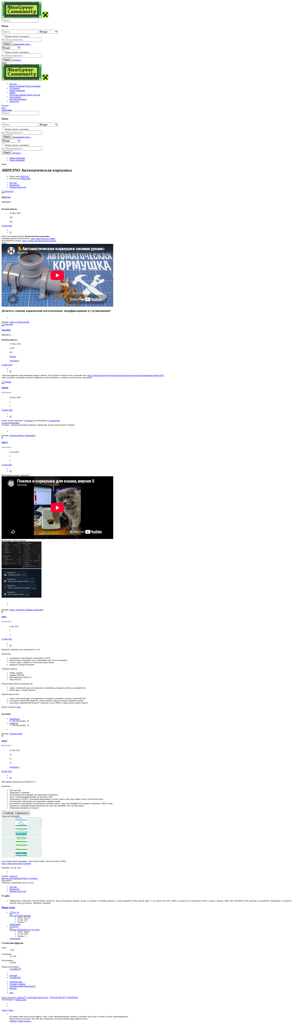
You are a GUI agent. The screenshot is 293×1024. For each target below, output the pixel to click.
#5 (11, 645)
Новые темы (8, 907)
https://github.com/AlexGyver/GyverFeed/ (39, 241)
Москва (13, 356)
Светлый (13, 975)
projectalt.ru (14, 767)
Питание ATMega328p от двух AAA (24, 930)
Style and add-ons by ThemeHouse (64, 997)
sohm (4, 617)
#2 (11, 371)
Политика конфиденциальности (22, 986)
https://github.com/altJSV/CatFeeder (16, 863)
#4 (11, 471)
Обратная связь (16, 982)
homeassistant (54, 420)
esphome (29, 420)
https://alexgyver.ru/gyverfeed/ (43, 238)
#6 (11, 778)
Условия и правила (17, 984)
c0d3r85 (5, 388)
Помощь (13, 988)
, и (26, 610)
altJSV (4, 741)
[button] (4, 63)
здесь (18, 707)
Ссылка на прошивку (11, 423)
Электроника (15, 924)
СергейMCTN (15, 969)
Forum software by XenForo (25, 997)
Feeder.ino (14, 723)
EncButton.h (15, 719)
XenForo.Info (20, 1000)
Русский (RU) (15, 977)
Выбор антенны (20, 915)
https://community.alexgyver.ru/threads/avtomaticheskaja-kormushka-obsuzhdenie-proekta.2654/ (125, 375)
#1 (11, 232)
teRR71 (5, 442)
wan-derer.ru (14, 361)
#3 (11, 416)
